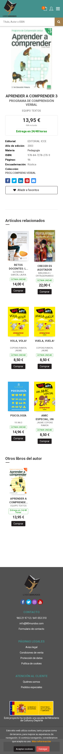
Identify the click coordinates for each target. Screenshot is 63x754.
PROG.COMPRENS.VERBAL (20, 172)
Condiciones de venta (31, 652)
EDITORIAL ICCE (37, 141)
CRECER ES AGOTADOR (44, 267)
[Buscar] (59, 22)
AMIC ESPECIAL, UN (45, 417)
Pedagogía (34, 150)
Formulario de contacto (31, 628)
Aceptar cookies (24, 749)
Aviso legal (31, 647)
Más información (41, 741)
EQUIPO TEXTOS (31, 110)
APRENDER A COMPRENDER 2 (18, 500)
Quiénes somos (31, 681)
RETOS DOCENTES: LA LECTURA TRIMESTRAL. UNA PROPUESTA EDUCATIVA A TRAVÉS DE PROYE (18, 266)
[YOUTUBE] (40, 602)
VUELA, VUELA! (44, 340)
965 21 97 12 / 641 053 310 (32, 618)
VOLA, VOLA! (18, 340)
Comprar (18, 290)
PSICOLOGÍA (18, 415)
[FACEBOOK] (23, 602)
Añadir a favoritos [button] (28, 190)
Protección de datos (31, 658)
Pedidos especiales (31, 687)
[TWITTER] (28, 602)
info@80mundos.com (32, 623)
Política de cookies (31, 663)
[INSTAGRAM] (34, 602)
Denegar (43, 749)
